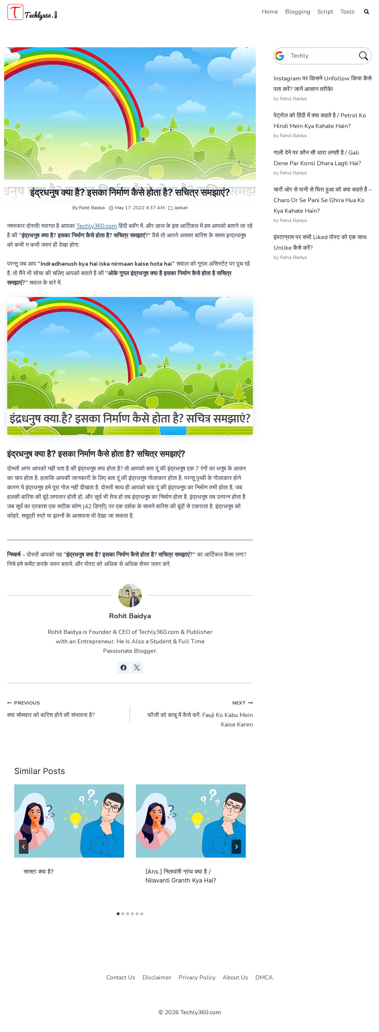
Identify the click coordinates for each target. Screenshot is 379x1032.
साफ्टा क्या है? (39, 871)
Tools (347, 12)
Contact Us (120, 977)
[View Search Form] (366, 12)
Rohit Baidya (92, 208)
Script (325, 12)
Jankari (181, 208)
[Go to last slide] (23, 847)
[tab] (118, 913)
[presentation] (69, 820)
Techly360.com (96, 226)
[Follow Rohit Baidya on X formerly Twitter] (137, 668)
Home (270, 12)
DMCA (264, 977)
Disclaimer (156, 977)
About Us (235, 977)
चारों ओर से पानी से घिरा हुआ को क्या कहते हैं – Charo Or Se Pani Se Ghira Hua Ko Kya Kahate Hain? (323, 200)
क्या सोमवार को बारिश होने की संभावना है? (51, 709)
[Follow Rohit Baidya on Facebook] (123, 668)
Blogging (297, 12)
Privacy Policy (197, 977)
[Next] (236, 847)
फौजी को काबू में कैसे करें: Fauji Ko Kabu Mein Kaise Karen (200, 714)
